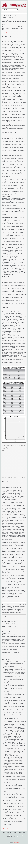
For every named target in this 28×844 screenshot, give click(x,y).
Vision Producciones (16, 842)
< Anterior (4, 828)
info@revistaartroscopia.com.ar (14, 837)
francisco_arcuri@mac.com (8, 32)
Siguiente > (9, 828)
